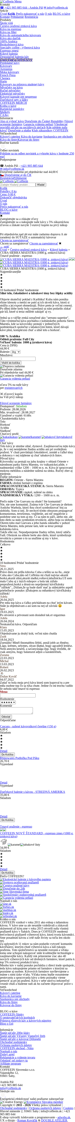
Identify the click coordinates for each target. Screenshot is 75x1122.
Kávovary (6, 66)
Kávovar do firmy (28, 139)
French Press (8, 75)
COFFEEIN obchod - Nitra (16, 1048)
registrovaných (13, 387)
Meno (4, 691)
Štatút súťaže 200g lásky (15, 1032)
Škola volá (6, 23)
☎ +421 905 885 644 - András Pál (21, 7)
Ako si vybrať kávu (12, 121)
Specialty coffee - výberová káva (20, 47)
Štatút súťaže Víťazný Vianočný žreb (22, 1036)
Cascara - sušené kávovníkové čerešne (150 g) (28, 726)
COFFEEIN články (12, 1014)
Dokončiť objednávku (13, 197)
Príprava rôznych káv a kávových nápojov (25, 1020)
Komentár (6, 705)
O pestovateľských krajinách (17, 1017)
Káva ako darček (10, 38)
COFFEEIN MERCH (13, 102)
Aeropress (6, 69)
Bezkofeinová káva (11, 44)
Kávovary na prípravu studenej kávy (22, 84)
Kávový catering (10, 136)
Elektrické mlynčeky (12, 93)
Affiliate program (10, 1063)
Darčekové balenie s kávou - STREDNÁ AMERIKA (32, 791)
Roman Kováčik (27, 1120)
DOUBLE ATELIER (54, 1120)
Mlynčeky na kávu (11, 87)
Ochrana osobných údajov (16, 1045)
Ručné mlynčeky (10, 90)
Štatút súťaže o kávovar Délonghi (20, 1039)
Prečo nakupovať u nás (30, 13)
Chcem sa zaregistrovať (14, 240)
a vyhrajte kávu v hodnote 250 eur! (37, 155)
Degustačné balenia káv (14, 56)
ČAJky (4, 115)
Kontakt (5, 16)
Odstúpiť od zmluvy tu (14, 1060)
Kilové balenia (9, 53)
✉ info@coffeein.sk (56, 7)
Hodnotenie (7, 699)
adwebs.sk (64, 1117)
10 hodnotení (8, 290)
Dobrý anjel (7, 1054)
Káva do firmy (9, 139)
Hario (3, 81)
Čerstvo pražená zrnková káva (18, 26)
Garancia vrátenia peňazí (38, 124)
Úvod (3, 13)
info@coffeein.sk (10, 1088)
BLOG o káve (61, 13)
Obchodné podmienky (13, 1042)
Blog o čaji (6, 1023)
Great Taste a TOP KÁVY (16, 59)
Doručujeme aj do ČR (15, 175)
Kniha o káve (8, 105)
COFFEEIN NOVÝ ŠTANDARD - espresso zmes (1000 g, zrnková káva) (36, 835)
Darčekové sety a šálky (14, 99)
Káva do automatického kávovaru (20, 35)
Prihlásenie (17, 16)
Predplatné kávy (10, 62)
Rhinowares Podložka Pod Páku (19, 758)
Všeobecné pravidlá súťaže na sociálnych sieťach (34, 126)
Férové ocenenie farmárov (16, 403)
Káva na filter (8, 32)
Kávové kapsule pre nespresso (18, 96)
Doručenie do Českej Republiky (44, 121)
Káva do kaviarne (31, 136)
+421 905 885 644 (31, 165)
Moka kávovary (9, 72)
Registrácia (31, 16)
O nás (48, 13)
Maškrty (5, 112)
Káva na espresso (10, 29)
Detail (3, 751)
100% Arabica (8, 41)
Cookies (68, 1108)
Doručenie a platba (19, 130)
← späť (4, 246)
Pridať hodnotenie (28, 290)
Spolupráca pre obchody (58, 136)
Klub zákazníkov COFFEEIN (50, 130)
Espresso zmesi (9, 50)
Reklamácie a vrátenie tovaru (17, 1057)
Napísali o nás (8, 1051)
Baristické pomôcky (12, 109)
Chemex (5, 78)
